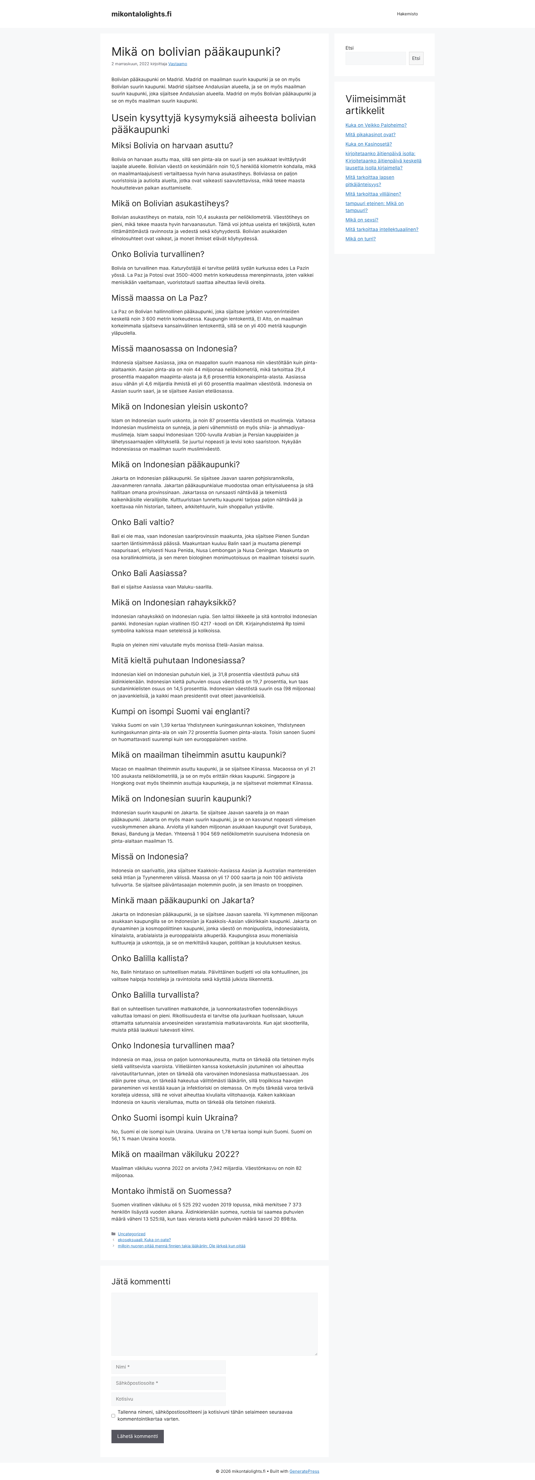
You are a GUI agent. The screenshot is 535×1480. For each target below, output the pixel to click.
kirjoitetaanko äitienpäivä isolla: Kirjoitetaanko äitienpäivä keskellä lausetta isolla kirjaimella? (384, 161)
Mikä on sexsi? (362, 220)
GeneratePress (304, 1471)
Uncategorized (131, 1233)
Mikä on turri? (361, 239)
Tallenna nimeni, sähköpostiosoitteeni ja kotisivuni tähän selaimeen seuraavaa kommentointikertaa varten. (205, 1415)
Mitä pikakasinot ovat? (371, 134)
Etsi (350, 48)
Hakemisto (407, 13)
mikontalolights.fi (141, 14)
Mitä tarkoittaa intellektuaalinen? (382, 229)
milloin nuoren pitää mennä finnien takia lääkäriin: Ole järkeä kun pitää (181, 1245)
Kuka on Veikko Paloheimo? (376, 125)
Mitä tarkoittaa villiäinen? (373, 194)
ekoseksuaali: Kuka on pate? (144, 1239)
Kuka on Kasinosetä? (369, 144)
